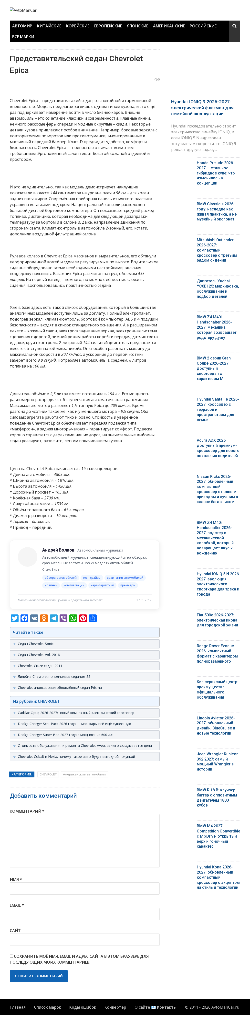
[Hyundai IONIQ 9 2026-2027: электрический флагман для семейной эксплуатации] (205, 71)
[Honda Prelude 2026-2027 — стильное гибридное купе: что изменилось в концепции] (182, 164)
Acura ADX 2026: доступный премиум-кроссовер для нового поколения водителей (218, 448)
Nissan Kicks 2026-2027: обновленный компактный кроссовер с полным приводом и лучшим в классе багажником (217, 489)
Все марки (23, 36)
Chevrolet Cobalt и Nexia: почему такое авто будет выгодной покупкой (76, 756)
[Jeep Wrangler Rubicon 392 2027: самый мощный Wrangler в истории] (182, 755)
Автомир (22, 26)
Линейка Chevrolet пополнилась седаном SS (54, 676)
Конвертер (115, 1007)
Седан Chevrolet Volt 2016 (39, 654)
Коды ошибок (82, 1007)
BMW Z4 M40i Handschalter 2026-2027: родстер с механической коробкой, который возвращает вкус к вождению (215, 537)
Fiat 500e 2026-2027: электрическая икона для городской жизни (217, 620)
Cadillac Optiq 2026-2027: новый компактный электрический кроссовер (76, 712)
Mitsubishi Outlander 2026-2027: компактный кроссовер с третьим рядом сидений (217, 250)
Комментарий (27, 811)
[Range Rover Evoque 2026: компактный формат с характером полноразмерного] (182, 647)
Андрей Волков (58, 550)
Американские (169, 26)
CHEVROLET (48, 774)
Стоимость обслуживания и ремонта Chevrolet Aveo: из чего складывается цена (85, 745)
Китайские (49, 26)
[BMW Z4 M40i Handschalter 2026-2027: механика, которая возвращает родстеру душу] (182, 318)
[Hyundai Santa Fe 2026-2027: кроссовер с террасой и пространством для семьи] (182, 400)
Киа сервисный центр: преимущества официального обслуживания (217, 689)
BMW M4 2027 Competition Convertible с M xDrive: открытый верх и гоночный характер (218, 836)
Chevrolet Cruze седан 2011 (40, 665)
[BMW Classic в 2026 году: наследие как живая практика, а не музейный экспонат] (182, 205)
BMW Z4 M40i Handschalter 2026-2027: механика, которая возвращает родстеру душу (217, 327)
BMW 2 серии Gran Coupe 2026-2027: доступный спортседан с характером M (214, 368)
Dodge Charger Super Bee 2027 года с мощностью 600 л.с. (65, 734)
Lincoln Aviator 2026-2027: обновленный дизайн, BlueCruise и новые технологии (216, 726)
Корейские (77, 26)
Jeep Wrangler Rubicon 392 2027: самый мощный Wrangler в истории (218, 762)
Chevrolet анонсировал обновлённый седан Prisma (60, 687)
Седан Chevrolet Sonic (35, 643)
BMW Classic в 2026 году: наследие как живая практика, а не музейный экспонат (217, 211)
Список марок (47, 1007)
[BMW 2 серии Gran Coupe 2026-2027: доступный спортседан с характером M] (182, 359)
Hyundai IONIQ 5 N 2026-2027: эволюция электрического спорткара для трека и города (218, 584)
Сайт (15, 930)
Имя (16, 879)
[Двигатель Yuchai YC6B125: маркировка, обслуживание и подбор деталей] (182, 282)
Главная (18, 1007)
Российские (203, 26)
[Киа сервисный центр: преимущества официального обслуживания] (182, 683)
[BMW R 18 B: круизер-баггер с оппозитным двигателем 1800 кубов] (182, 791)
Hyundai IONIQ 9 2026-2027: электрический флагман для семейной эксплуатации (202, 107)
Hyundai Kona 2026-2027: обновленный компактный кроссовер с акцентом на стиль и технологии (218, 877)
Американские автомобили (84, 774)
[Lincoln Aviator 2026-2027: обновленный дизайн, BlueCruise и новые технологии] (182, 719)
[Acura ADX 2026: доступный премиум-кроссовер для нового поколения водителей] (182, 441)
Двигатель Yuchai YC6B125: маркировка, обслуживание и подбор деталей (218, 289)
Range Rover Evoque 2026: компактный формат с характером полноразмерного (217, 653)
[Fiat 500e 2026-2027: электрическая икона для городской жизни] (182, 616)
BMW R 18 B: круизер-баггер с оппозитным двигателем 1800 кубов (217, 797)
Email (17, 905)
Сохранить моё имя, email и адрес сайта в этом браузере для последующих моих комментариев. (79, 959)
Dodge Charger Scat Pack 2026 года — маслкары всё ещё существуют (75, 723)
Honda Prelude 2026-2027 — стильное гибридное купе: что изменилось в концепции (216, 173)
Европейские (108, 26)
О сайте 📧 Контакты (156, 1007)
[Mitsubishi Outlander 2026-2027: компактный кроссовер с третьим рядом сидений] (182, 241)
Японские (137, 26)
